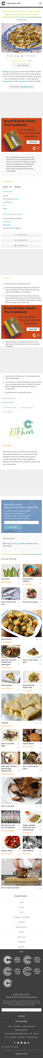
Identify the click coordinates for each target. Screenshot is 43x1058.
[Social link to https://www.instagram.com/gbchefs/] (21, 1043)
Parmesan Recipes (27, 407)
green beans (12, 71)
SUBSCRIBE (12, 527)
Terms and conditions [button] (9, 531)
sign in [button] (10, 543)
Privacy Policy (21, 1037)
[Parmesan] (21, 707)
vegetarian (22, 81)
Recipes (21, 907)
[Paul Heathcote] (32, 842)
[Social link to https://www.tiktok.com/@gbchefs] (28, 1043)
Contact (10, 1026)
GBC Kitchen (22, 20)
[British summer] (10, 677)
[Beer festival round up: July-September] (10, 817)
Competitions (21, 942)
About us (36, 1033)
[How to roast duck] (21, 790)
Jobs (6, 1037)
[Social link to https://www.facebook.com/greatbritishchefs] (15, 1043)
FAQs (30, 1033)
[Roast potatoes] (21, 623)
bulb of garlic (8, 202)
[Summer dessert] (10, 842)
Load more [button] (21, 896)
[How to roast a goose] (32, 593)
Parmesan (5, 81)
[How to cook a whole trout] (10, 593)
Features (21, 932)
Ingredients (21, 922)
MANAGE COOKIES (21, 1054)
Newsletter (21, 947)
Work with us (17, 1026)
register (16, 543)
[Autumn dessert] (32, 735)
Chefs (21, 912)
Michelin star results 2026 (21, 917)
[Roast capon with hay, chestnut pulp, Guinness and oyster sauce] (10, 758)
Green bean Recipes (9, 407)
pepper (5, 208)
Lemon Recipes (8, 412)
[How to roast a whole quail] (32, 651)
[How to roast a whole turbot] (32, 758)
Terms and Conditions (32, 1037)
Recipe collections (21, 927)
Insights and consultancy (28, 1026)
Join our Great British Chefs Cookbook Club (16, 1033)
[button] (40, 3)
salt (4, 205)
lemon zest (7, 222)
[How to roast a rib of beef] (21, 872)
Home (21, 902)
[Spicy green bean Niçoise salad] (32, 677)
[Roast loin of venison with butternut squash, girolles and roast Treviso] (10, 651)
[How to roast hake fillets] (10, 735)
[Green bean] (10, 570)
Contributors (12, 1037)
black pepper (7, 225)
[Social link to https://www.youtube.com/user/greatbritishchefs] (25, 1043)
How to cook (21, 937)
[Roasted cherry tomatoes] (32, 570)
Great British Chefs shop (21, 1030)
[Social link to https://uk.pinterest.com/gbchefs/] (18, 1043)
